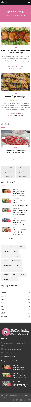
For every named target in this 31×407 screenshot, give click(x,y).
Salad (15, 303)
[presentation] (3, 138)
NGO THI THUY (20, 215)
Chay (15, 310)
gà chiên (6, 275)
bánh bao (6, 279)
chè (14, 279)
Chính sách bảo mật (9, 357)
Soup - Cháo (17, 382)
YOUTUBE (23, 176)
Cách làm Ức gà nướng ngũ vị (15, 96)
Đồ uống (15, 313)
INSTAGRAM (9, 176)
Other (15, 48)
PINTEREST (23, 172)
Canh (15, 299)
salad (15, 251)
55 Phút (12, 66)
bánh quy (6, 270)
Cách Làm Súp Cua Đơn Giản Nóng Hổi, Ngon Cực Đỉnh (20, 212)
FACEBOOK (9, 168)
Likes (20, 66)
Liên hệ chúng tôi (9, 353)
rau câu (22, 275)
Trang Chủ (9, 15)
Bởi (16, 69)
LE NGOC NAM (20, 195)
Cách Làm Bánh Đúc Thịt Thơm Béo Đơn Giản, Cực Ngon (19, 203)
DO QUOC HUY (20, 225)
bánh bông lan (7, 265)
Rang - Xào (15, 316)
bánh (5, 247)
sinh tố (5, 261)
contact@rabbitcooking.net (15, 349)
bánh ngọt (16, 256)
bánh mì (21, 247)
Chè (15, 148)
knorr (12, 247)
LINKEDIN (9, 172)
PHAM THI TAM (20, 234)
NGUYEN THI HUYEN (21, 205)
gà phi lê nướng (15, 11)
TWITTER (24, 168)
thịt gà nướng (17, 270)
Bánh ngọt (15, 293)
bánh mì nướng (16, 261)
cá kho (17, 265)
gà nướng (6, 256)
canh (14, 275)
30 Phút (12, 113)
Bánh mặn (15, 296)
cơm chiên (6, 251)
